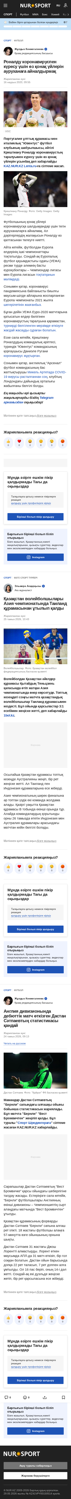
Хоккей (55, 14)
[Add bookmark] (63, 1397)
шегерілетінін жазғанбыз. (23, 305)
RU (58, 5)
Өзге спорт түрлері (25, 578)
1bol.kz (9, 715)
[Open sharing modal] (44, 1397)
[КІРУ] (65, 5)
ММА (35, 14)
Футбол (24, 14)
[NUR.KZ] (35, 5)
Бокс (45, 14)
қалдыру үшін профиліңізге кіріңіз (31, 503)
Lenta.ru (30, 166)
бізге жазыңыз (46, 415)
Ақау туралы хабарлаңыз (35, 1465)
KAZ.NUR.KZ (13, 166)
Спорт (8, 14)
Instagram (38, 557)
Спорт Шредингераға (34, 1123)
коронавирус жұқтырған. (22, 356)
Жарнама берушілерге (35, 1475)
